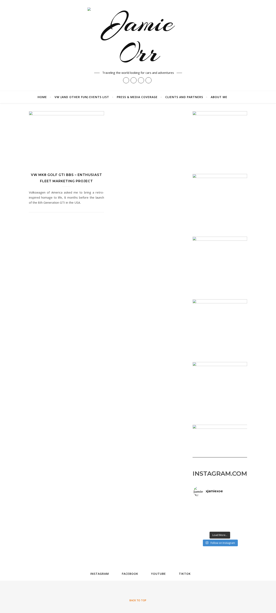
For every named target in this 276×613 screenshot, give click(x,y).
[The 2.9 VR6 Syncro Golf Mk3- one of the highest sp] (220, 501)
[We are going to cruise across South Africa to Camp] (202, 501)
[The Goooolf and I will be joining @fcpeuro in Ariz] (237, 514)
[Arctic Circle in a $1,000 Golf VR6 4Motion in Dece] (237, 518)
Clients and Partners (184, 97)
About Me (219, 97)
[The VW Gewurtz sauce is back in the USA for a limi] (202, 514)
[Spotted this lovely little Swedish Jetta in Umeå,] (237, 510)
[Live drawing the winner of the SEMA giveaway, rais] (220, 522)
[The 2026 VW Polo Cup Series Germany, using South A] (202, 522)
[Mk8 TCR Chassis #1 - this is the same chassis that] (202, 518)
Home (42, 97)
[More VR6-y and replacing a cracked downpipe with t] (220, 514)
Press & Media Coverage (137, 97)
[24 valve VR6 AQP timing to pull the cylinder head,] (202, 510)
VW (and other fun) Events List (82, 97)
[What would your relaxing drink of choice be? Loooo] (220, 527)
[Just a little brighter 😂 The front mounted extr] (237, 501)
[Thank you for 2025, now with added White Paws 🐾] (202, 505)
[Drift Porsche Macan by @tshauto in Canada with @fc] (237, 522)
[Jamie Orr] (138, 37)
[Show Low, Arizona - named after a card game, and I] (202, 527)
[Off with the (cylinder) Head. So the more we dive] (237, 505)
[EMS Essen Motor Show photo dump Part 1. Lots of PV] (220, 518)
